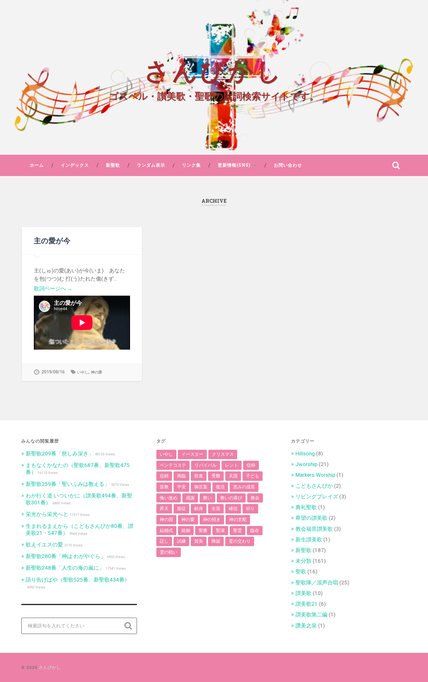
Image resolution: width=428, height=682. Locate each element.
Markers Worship (315, 475)
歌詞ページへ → (53, 288)
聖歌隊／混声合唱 (316, 582)
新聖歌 (113, 165)
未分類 (303, 561)
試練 (181, 541)
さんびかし (214, 69)
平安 (181, 486)
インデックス (75, 165)
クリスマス (223, 454)
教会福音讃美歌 (314, 529)
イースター (192, 454)
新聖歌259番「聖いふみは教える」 (68, 484)
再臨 (181, 475)
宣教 (164, 486)
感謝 (190, 497)
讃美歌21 (306, 604)
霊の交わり (240, 541)
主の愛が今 (52, 240)
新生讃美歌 (308, 539)
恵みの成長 (244, 486)
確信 (233, 508)
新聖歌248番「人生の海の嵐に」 (65, 568)
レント (231, 465)
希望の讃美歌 (311, 518)
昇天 (164, 508)
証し (164, 541)
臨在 (254, 530)
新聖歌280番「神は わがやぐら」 (66, 556)
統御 (185, 530)
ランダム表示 (151, 165)
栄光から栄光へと (47, 514)
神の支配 (238, 519)
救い (207, 497)
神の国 (166, 519)
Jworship (306, 464)
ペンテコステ (173, 465)
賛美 (198, 541)
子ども (252, 475)
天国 (233, 475)
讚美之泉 (306, 625)
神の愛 (96, 372)
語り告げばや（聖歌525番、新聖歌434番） (78, 580)
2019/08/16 (53, 372)
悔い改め (168, 497)
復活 (220, 486)
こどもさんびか (314, 486)
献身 (198, 508)
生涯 (215, 508)
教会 (255, 497)
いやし (82, 372)
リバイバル (206, 465)
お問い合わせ (288, 165)
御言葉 (200, 486)
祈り (250, 508)
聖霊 (237, 530)
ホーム (37, 165)
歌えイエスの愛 (44, 544)
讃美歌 (303, 593)
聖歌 (300, 571)
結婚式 (166, 530)
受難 (215, 475)
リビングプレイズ (316, 496)
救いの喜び (231, 497)
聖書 (203, 530)
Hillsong (305, 453)
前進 (198, 475)
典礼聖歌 (306, 507)
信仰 (251, 465)
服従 (181, 508)
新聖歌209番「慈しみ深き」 (60, 453)
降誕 (215, 541)
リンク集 (191, 165)
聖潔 (220, 530)
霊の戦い (168, 552)
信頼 (164, 475)
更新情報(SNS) (234, 165)
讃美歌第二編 (311, 614)
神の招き (212, 519)
